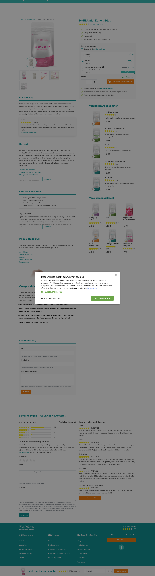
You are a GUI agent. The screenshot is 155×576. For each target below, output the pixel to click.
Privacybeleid (92, 288)
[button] (77, 292)
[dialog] (77, 288)
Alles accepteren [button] (102, 298)
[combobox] (116, 274)
